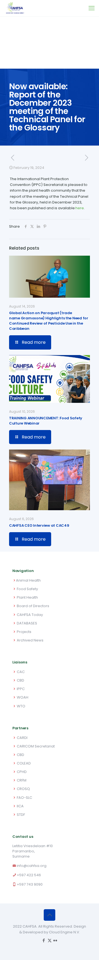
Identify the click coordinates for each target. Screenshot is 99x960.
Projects (24, 631)
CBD (20, 680)
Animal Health (28, 580)
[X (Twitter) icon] (50, 940)
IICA (20, 806)
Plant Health (27, 597)
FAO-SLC (24, 797)
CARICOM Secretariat (36, 746)
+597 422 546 (29, 875)
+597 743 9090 (30, 884)
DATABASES (27, 623)
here (79, 208)
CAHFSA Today (30, 614)
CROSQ (23, 788)
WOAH (22, 697)
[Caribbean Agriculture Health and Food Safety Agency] (15, 8)
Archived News (30, 640)
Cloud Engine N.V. (64, 932)
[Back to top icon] (49, 915)
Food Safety (27, 588)
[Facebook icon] (44, 940)
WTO (21, 706)
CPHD (22, 771)
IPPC (21, 688)
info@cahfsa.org (31, 865)
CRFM (21, 780)
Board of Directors (33, 606)
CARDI (22, 737)
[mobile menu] (91, 8)
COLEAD (24, 763)
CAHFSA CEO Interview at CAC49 (39, 525)
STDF (21, 814)
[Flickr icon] (55, 940)
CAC (21, 671)
